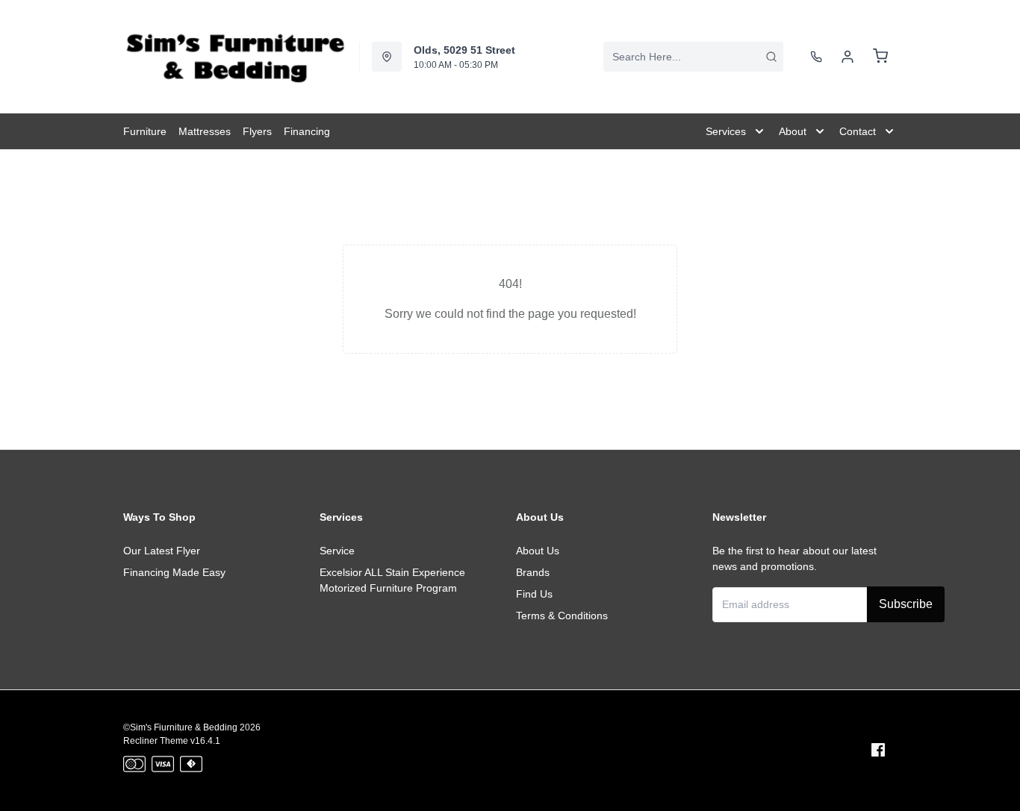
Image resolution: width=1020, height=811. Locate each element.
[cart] (880, 57)
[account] (847, 56)
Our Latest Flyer (161, 551)
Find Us (534, 594)
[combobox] (693, 57)
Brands (533, 572)
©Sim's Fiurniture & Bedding (180, 727)
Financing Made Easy (174, 572)
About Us (537, 551)
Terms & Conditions (562, 615)
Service (337, 551)
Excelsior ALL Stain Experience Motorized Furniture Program (392, 580)
